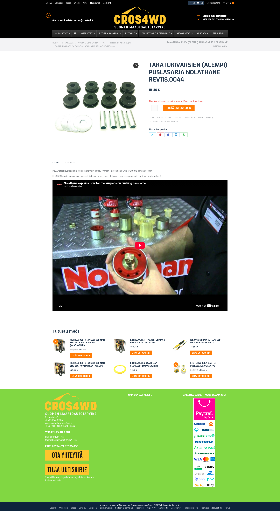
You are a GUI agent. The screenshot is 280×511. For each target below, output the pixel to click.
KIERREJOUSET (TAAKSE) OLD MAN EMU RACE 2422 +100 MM (147, 341)
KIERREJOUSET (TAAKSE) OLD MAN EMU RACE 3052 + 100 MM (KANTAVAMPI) (87, 342)
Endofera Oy (174, 505)
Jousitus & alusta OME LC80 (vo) (198, 117)
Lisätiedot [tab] (70, 162)
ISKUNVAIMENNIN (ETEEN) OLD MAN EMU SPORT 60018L (205, 341)
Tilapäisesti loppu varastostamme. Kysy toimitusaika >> (176, 101)
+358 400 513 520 (53, 426)
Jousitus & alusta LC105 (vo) (169, 117)
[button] (136, 65)
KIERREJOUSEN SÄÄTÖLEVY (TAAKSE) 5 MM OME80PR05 (144, 364)
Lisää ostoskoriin (179, 108)
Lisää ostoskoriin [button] (81, 355)
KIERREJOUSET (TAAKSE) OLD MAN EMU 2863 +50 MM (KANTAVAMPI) (87, 364)
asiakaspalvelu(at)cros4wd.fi (58, 423)
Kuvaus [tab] (56, 162)
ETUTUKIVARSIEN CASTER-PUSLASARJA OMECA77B (203, 364)
